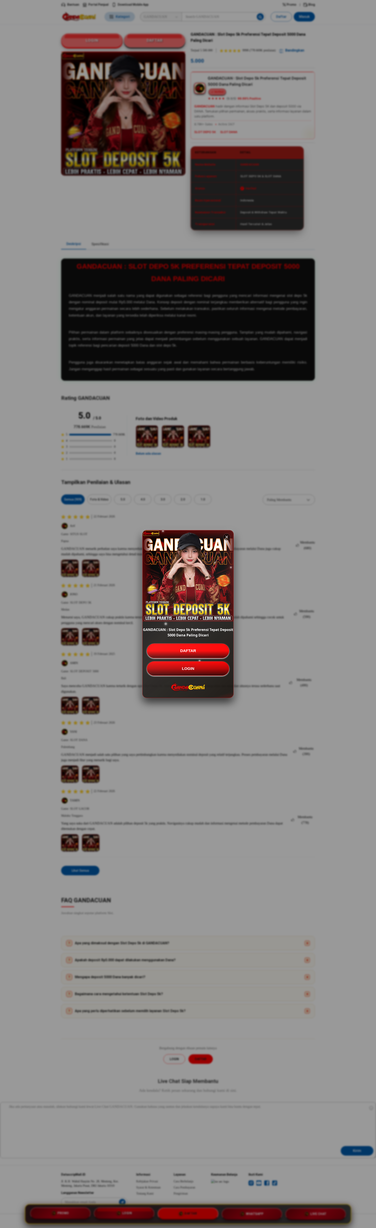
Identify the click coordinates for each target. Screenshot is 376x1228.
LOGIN (188, 668)
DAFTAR (188, 651)
